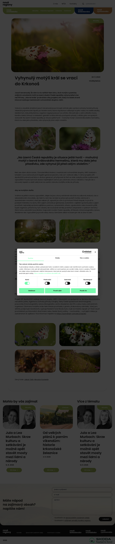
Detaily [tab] (57, 258)
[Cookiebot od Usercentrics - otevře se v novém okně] (83, 252)
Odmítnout (31, 290)
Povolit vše (83, 290)
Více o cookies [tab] (84, 258)
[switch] (47, 283)
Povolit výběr (57, 290)
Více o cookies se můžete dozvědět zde (47, 273)
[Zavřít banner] (95, 252)
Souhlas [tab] (30, 258)
